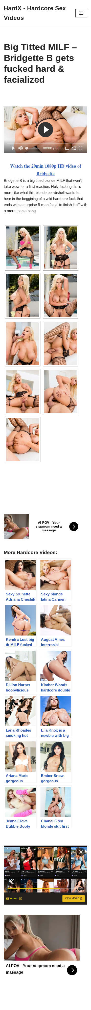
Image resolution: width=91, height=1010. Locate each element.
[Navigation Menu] (81, 13)
